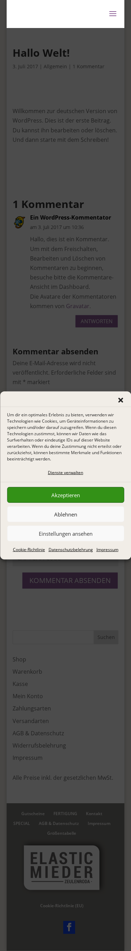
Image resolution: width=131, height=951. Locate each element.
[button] (120, 400)
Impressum (107, 550)
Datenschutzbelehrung (71, 550)
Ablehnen (65, 514)
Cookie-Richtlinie (29, 550)
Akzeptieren (65, 495)
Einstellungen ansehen (66, 533)
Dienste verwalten (65, 472)
